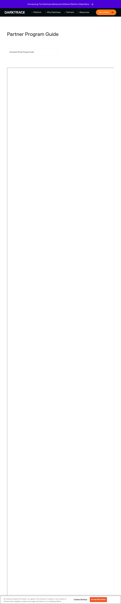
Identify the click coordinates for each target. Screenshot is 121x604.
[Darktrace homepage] (15, 12)
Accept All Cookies (98, 599)
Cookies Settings (80, 599)
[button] (36, 12)
